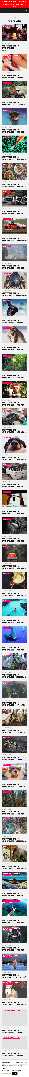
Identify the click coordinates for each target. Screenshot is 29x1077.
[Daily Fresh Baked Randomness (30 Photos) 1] (14, 171)
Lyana (4, 73)
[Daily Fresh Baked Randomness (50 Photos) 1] (14, 661)
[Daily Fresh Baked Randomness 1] (14, 853)
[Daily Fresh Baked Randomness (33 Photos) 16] (14, 1017)
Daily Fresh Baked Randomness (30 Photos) (14, 185)
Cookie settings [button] (6, 1073)
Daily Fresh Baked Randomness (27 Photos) (14, 731)
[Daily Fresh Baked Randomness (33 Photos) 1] (14, 744)
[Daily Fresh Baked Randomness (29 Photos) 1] (14, 1042)
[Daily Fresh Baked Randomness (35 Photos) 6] (14, 525)
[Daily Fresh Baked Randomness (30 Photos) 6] (14, 580)
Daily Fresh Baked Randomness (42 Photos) (14, 349)
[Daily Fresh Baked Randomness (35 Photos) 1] (14, 116)
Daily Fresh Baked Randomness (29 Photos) (14, 1054)
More (4, 57)
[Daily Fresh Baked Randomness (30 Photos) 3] (14, 934)
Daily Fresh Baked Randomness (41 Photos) (14, 976)
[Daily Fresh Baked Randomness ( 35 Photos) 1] (14, 252)
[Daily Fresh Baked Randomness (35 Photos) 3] (14, 362)
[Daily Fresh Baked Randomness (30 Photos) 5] (14, 389)
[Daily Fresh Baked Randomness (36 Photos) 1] (14, 89)
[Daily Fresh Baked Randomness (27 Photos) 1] (14, 717)
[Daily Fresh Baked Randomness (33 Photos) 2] (14, 689)
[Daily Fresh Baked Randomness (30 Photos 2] (14, 198)
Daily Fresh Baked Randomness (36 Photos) (14, 77)
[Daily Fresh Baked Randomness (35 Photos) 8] (14, 144)
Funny (5, 875)
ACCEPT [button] (15, 1073)
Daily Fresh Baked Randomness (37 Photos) (14, 786)
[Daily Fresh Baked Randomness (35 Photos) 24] (14, 444)
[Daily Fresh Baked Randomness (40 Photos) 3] (14, 826)
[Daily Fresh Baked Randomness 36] (14, 62)
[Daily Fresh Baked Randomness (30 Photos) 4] (14, 416)
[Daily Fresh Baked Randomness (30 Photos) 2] (14, 32)
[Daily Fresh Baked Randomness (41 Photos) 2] (14, 962)
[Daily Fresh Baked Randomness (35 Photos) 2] (14, 471)
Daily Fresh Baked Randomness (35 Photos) (14, 131)
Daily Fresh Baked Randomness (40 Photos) (14, 240)
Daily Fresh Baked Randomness (10, 47)
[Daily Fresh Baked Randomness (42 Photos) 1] (14, 334)
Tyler (4, 43)
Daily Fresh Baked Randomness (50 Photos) (14, 676)
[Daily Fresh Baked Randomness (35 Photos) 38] (14, 880)
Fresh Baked (16, 55)
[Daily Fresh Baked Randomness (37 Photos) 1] (14, 771)
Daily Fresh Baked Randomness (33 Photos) (14, 704)
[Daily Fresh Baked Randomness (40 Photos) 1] (14, 225)
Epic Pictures (7, 26)
